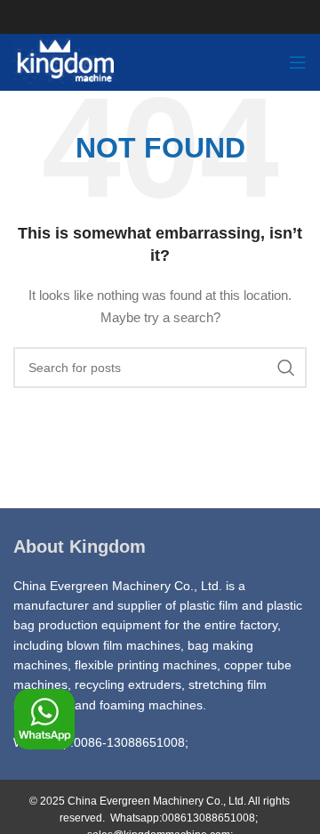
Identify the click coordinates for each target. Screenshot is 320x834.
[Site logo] (65, 61)
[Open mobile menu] (298, 62)
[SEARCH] (286, 367)
